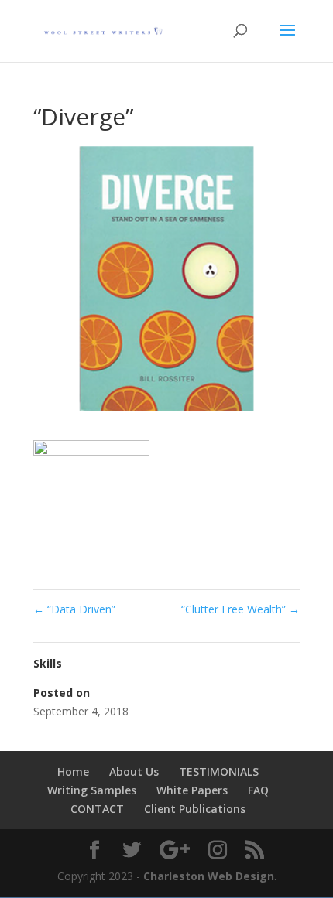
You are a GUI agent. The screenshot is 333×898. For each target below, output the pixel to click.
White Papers (192, 790)
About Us (134, 771)
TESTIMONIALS (219, 771)
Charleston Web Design (208, 876)
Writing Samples (91, 790)
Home (73, 771)
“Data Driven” (74, 609)
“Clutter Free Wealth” (240, 609)
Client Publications (194, 808)
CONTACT (97, 808)
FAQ (258, 790)
